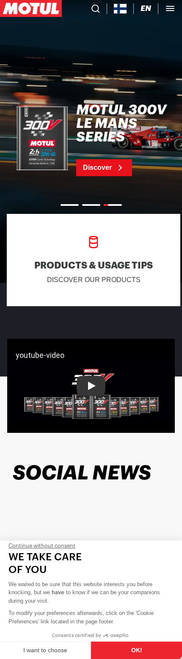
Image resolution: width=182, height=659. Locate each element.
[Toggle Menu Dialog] (170, 8)
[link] (91, 139)
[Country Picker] (120, 9)
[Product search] (96, 8)
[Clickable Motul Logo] (31, 8)
